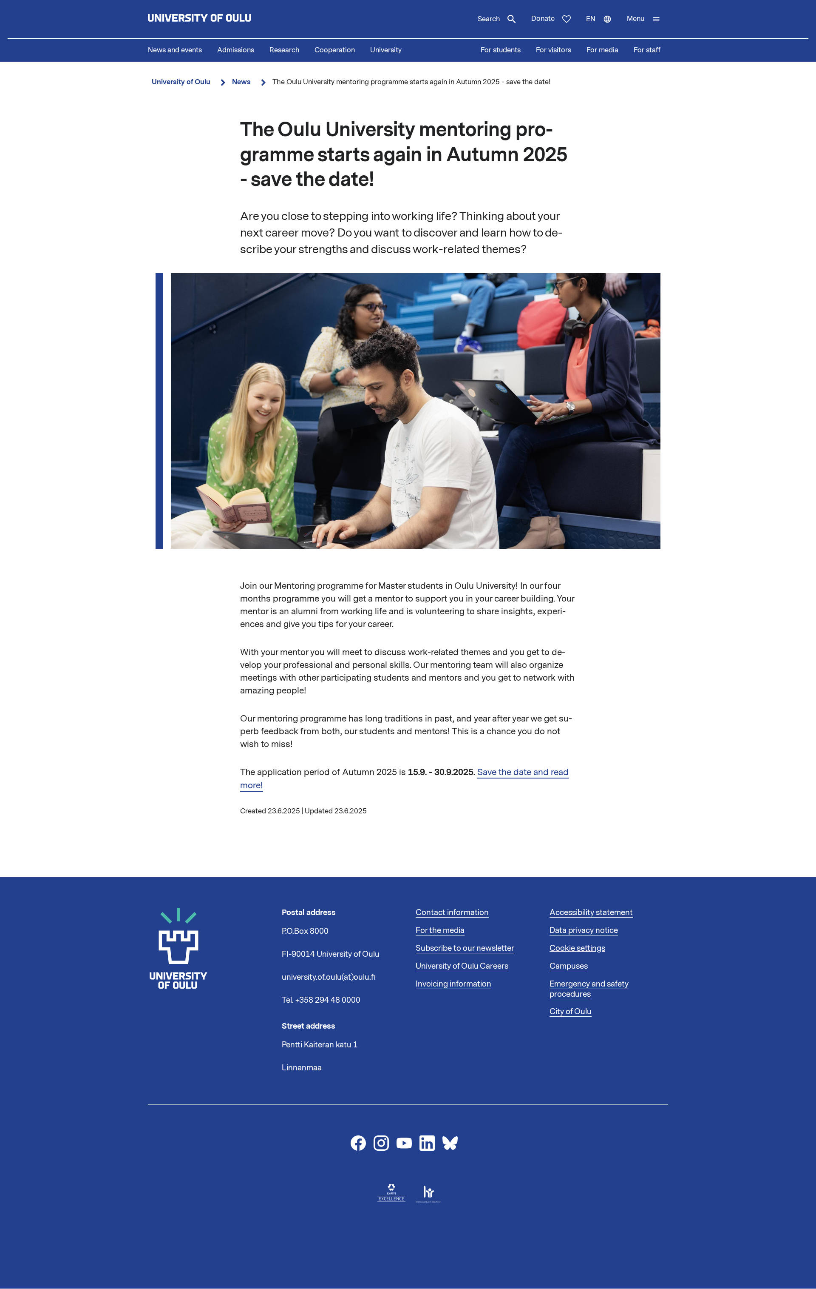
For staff (647, 50)
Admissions (235, 50)
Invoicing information (453, 984)
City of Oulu (571, 1011)
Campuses (569, 966)
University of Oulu (181, 82)
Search (489, 19)
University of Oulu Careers (462, 966)
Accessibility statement (591, 912)
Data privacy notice (584, 930)
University (386, 50)
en (602, 26)
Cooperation (334, 50)
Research (284, 50)
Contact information (452, 912)
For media (602, 50)
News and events (175, 50)
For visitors (553, 50)
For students (501, 50)
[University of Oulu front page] (219, 19)
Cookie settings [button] (577, 948)
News (241, 82)
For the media (440, 930)
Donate (543, 18)
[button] (643, 19)
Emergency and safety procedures (589, 989)
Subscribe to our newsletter (465, 948)
